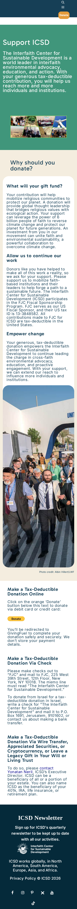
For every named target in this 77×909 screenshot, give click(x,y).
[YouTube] (54, 892)
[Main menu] (63, 7)
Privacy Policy (23, 878)
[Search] (63, 2)
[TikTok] (35, 903)
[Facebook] (15, 892)
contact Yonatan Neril (30, 770)
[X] (45, 892)
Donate (63, 15)
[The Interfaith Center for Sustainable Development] (16, 6)
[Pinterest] (35, 892)
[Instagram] (25, 892)
